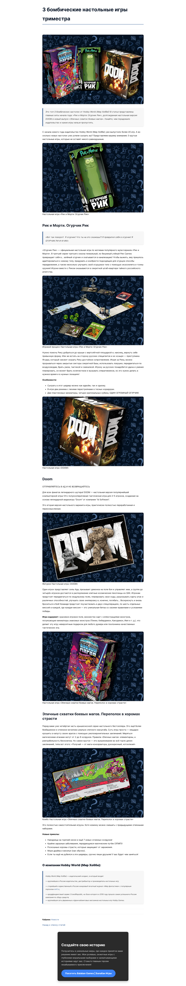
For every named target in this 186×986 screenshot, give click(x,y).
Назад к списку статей (53, 925)
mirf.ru (56, 889)
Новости (55, 919)
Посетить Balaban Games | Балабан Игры (88, 973)
